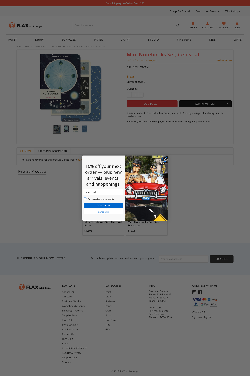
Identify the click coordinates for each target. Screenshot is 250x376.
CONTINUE (103, 205)
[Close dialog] (165, 159)
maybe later (103, 212)
